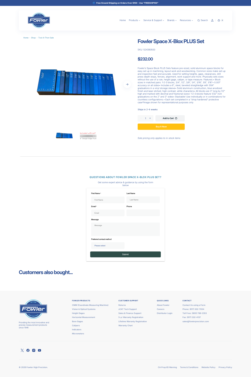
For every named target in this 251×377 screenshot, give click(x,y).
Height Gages (78, 313)
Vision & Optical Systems (83, 309)
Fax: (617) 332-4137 (191, 317)
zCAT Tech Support (127, 309)
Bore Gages (77, 321)
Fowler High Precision (37, 367)
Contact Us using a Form (193, 305)
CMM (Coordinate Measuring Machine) (90, 305)
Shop (33, 38)
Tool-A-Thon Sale (46, 38)
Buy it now (161, 126)
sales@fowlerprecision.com (195, 321)
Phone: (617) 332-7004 (193, 309)
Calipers (76, 325)
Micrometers (78, 333)
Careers (160, 309)
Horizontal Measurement (83, 317)
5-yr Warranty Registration (130, 317)
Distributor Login (164, 313)
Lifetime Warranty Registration (132, 321)
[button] (202, 20)
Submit (125, 254)
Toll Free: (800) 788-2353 (194, 313)
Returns (122, 305)
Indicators (76, 329)
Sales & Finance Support (129, 313)
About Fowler (163, 305)
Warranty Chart (125, 325)
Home (25, 38)
